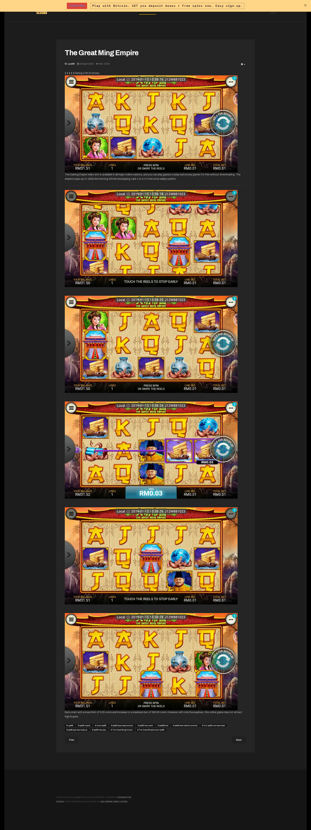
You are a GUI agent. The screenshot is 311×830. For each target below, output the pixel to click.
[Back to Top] (298, 817)
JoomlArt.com (124, 797)
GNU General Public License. (114, 801)
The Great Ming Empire (102, 53)
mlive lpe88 (101, 726)
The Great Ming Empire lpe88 (151, 730)
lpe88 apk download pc (77, 730)
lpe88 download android (122, 726)
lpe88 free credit (146, 726)
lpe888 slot (164, 726)
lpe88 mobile (85, 726)
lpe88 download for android (186, 726)
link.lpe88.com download (214, 726)
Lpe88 (70, 726)
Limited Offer (77, 5)
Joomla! (60, 801)
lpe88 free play (99, 730)
